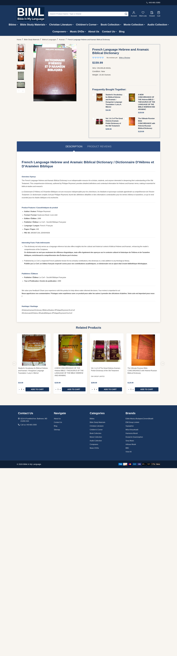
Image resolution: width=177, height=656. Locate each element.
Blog (122, 31)
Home (19, 39)
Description (74, 146)
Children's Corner (86, 24)
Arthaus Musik (131, 444)
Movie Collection (133, 24)
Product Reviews (99, 146)
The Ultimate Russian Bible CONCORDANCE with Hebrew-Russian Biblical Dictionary (146, 123)
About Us (93, 31)
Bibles (12, 24)
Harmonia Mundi (132, 433)
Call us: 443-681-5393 (28, 425)
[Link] (30, 14)
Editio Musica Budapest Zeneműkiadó (139, 418)
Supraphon (130, 426)
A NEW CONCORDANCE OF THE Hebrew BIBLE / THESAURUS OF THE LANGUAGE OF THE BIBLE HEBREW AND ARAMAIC (146, 102)
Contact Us (108, 31)
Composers (59, 31)
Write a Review (124, 58)
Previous (19, 91)
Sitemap (57, 430)
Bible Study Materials (32, 24)
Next (23, 91)
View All (129, 452)
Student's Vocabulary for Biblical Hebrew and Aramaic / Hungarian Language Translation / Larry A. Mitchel (33, 370)
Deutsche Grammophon (134, 437)
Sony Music (130, 441)
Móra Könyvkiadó (132, 430)
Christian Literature (60, 24)
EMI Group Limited (132, 422)
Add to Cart (37, 389)
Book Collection (110, 24)
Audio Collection (157, 24)
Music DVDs (77, 31)
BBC (127, 448)
